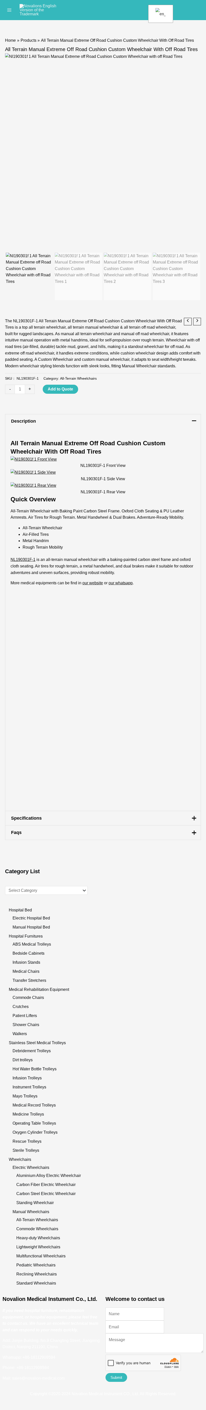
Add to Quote (60, 389)
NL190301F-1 (23, 559)
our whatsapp (121, 583)
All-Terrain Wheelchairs (78, 378)
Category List (22, 871)
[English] (160, 14)
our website (92, 583)
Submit (116, 1377)
